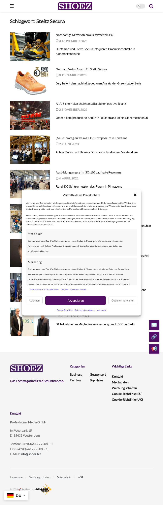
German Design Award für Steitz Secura (81, 69)
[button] (135, 195)
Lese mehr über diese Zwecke (73, 289)
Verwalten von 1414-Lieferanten (44, 289)
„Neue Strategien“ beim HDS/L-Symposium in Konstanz (91, 138)
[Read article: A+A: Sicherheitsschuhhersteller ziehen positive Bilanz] (30, 115)
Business (76, 374)
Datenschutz (64, 477)
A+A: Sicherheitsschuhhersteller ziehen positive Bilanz (91, 103)
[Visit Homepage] (75, 6)
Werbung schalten (124, 388)
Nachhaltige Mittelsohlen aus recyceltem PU (84, 35)
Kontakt (117, 376)
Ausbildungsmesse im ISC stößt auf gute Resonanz (88, 172)
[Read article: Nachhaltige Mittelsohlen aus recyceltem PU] (30, 46)
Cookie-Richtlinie (65, 310)
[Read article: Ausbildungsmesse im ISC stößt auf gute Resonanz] (30, 184)
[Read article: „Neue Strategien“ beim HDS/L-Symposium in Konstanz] (30, 150)
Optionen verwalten (123, 300)
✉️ (154, 325)
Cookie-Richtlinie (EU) (127, 393)
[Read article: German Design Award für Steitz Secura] (30, 81)
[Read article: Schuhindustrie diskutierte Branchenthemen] (30, 322)
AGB (80, 477)
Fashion (75, 380)
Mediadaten (120, 382)
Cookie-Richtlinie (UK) (127, 399)
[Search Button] (151, 6)
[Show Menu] (12, 6)
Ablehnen (34, 300)
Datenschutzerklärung (85, 310)
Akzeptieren (76, 300)
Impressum (101, 310)
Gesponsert (98, 374)
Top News (96, 380)
